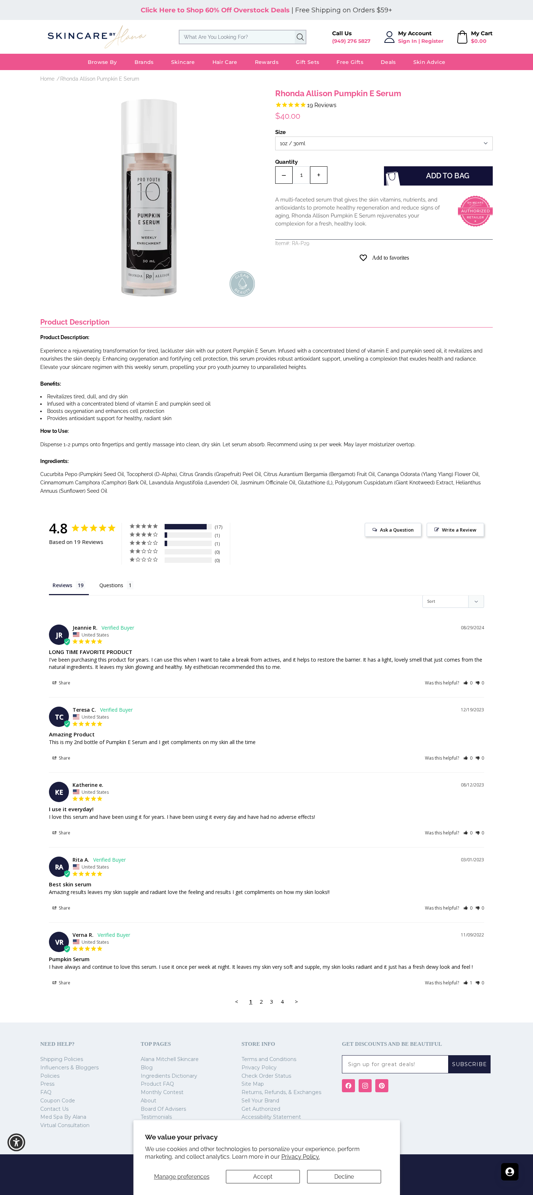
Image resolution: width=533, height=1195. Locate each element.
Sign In (407, 41)
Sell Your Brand (260, 1100)
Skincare (183, 62)
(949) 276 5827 (351, 41)
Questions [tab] (111, 585)
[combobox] (242, 37)
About (148, 1100)
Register (432, 41)
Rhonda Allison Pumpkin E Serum (99, 79)
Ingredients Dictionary (169, 1076)
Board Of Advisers (163, 1109)
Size (280, 132)
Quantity (286, 162)
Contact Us (54, 1109)
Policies (49, 1076)
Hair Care (224, 62)
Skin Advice (429, 62)
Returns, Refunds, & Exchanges (281, 1092)
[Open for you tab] (509, 1171)
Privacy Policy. (300, 1156)
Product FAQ (157, 1084)
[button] (468, 683)
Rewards (266, 62)
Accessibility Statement (271, 1117)
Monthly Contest (162, 1092)
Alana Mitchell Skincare (170, 1059)
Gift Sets (307, 62)
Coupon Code (57, 1100)
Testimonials (156, 1117)
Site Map (252, 1084)
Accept (262, 1176)
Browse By (102, 62)
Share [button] (64, 683)
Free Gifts (349, 62)
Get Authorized (260, 1109)
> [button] (296, 1001)
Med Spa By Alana (63, 1117)
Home (47, 79)
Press (47, 1084)
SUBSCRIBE (469, 1064)
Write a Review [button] (459, 530)
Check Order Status (266, 1076)
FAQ (45, 1092)
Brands (144, 62)
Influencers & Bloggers (69, 1067)
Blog (147, 1067)
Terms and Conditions (268, 1059)
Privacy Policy (259, 1067)
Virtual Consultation (65, 1125)
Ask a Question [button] (397, 530)
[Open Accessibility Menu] (16, 1142)
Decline (344, 1176)
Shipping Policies (61, 1059)
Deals (388, 62)
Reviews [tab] (62, 585)
